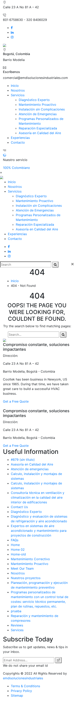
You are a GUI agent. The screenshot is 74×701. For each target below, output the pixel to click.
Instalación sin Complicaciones (42, 109)
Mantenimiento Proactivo (37, 105)
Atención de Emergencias (38, 114)
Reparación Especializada (38, 128)
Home (15, 545)
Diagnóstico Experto (34, 100)
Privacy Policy (21, 691)
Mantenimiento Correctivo (30, 559)
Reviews (17, 625)
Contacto (18, 142)
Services (17, 630)
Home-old (18, 554)
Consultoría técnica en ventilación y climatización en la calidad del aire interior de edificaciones (37, 497)
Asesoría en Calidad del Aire (40, 133)
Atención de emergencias (30, 469)
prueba (16, 611)
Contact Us (19, 507)
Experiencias (20, 138)
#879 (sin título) (23, 460)
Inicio (15, 86)
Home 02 (18, 549)
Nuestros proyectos (25, 578)
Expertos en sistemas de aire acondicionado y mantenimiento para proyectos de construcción (39, 530)
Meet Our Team (22, 568)
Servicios (17, 95)
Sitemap (17, 695)
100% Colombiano (16, 168)
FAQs (14, 540)
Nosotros (18, 90)
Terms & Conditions (25, 686)
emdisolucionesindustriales (23, 678)
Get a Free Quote (16, 401)
